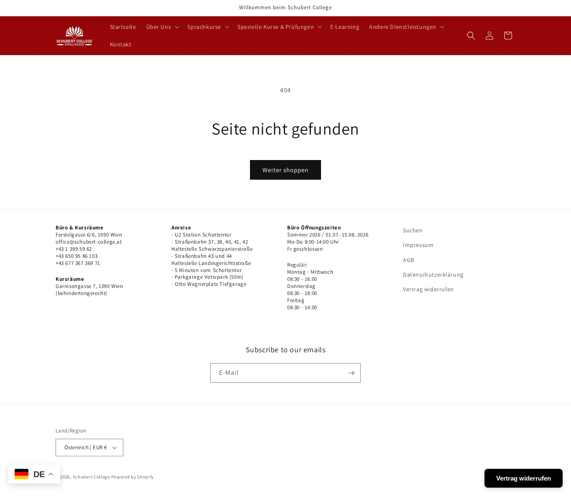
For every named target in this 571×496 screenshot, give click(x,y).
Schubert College (91, 477)
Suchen (413, 230)
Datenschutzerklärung (433, 274)
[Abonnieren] (351, 373)
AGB (408, 260)
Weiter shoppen (285, 170)
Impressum (418, 245)
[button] (162, 27)
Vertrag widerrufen (428, 289)
